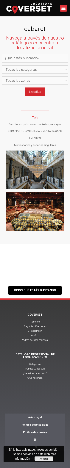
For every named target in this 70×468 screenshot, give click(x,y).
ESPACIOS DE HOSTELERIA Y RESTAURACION (35, 131)
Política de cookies (35, 432)
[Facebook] (24, 395)
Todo (35, 117)
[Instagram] (45, 395)
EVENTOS (35, 138)
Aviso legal (35, 417)
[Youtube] (35, 395)
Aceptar (44, 458)
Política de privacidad (35, 424)
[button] (63, 8)
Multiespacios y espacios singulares (35, 145)
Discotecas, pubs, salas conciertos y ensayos (35, 124)
